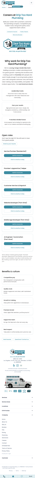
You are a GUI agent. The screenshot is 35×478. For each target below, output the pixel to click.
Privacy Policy (6, 451)
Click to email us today (17, 159)
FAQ (3, 430)
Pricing (4, 432)
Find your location (16, 6)
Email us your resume (9, 144)
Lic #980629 (17, 362)
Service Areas (6, 402)
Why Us (4, 424)
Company (5, 415)
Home (3, 7)
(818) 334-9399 (17, 359)
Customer (5, 458)
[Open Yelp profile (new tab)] (14, 365)
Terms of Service (7, 448)
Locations (5, 406)
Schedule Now (6, 445)
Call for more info (17, 155)
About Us (4, 422)
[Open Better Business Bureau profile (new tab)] (21, 365)
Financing (4, 435)
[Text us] (22, 476)
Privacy (11, 470)
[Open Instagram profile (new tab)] (17, 365)
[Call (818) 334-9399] (4, 476)
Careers (4, 440)
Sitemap (24, 470)
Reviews (4, 427)
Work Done (5, 438)
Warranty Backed (22, 368)
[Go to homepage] (8, 2)
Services (4, 397)
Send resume (7, 339)
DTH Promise (6, 410)
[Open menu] (13, 476)
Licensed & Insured (12, 368)
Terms (17, 470)
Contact (4, 443)
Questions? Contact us (22, 339)
